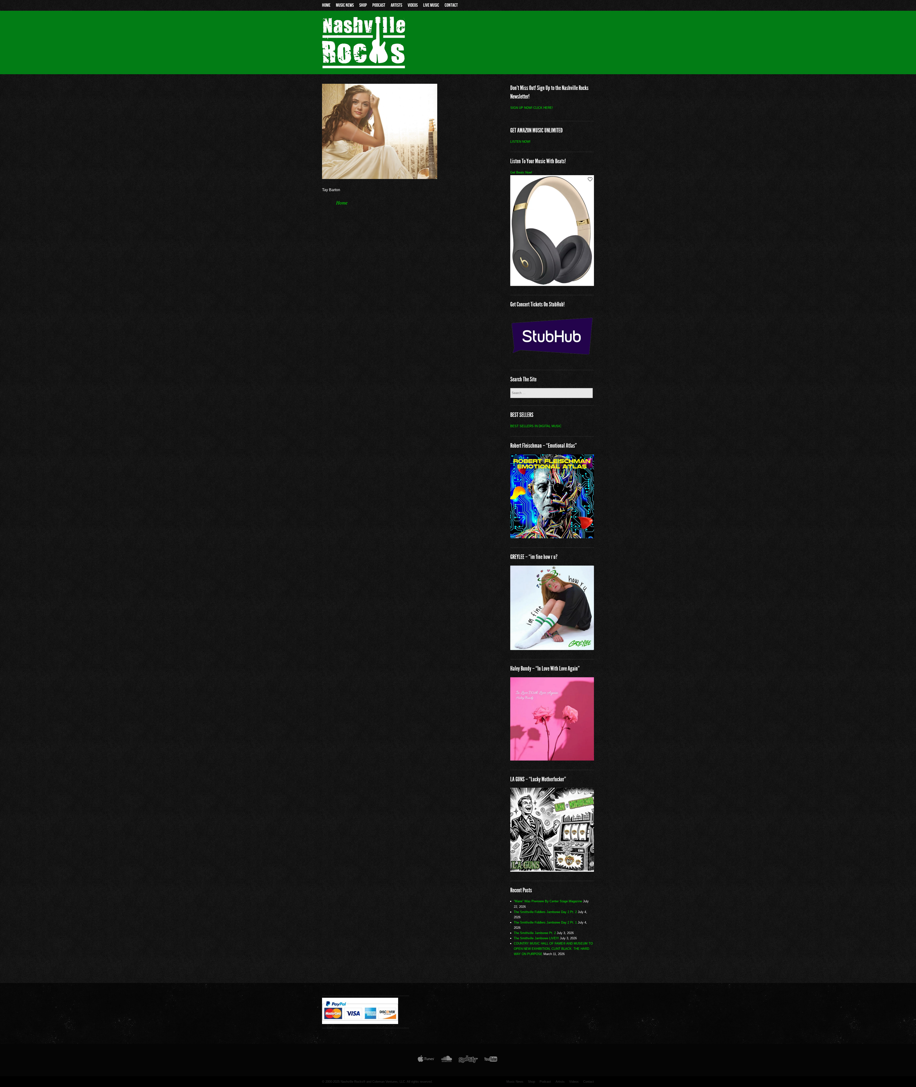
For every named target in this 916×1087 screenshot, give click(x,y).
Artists (396, 5)
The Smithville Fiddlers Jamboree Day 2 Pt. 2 (545, 912)
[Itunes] (426, 1060)
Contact (451, 5)
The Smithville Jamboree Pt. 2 (535, 933)
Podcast (378, 5)
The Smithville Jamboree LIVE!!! (536, 938)
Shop (363, 5)
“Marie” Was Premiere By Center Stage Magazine (548, 901)
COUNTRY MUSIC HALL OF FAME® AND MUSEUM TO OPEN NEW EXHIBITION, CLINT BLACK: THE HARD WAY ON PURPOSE (553, 949)
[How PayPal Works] (360, 1023)
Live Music (431, 5)
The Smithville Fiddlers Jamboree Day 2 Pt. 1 (545, 922)
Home (326, 5)
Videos (413, 5)
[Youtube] (491, 1060)
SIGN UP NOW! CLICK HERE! (531, 108)
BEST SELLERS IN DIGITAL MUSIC (536, 426)
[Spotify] (468, 1060)
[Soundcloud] (446, 1060)
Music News (345, 5)
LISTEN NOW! (520, 141)
